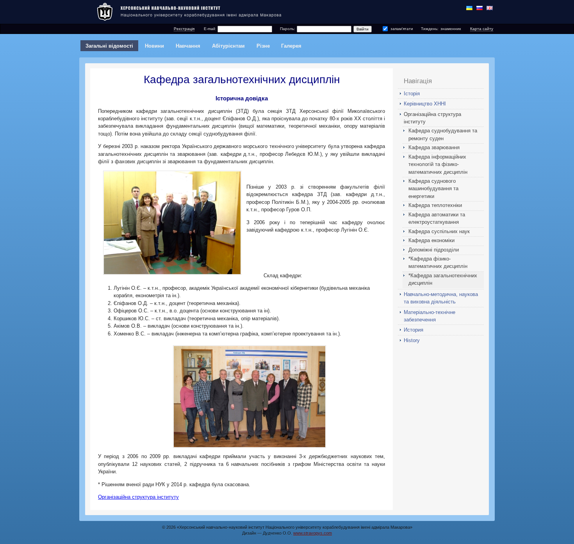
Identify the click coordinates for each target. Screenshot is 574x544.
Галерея (291, 46)
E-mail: (210, 29)
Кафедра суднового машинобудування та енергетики (433, 188)
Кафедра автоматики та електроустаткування (436, 218)
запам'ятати (401, 29)
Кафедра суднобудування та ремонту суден (442, 134)
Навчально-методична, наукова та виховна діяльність (441, 298)
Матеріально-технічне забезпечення (429, 316)
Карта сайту (481, 29)
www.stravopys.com (312, 533)
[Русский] (479, 8)
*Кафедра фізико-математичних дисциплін (437, 262)
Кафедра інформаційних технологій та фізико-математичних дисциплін (437, 164)
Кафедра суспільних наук (439, 231)
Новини (154, 46)
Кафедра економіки (431, 240)
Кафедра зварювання (434, 147)
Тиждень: (430, 29)
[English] (490, 8)
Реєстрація (184, 29)
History (412, 340)
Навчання (188, 46)
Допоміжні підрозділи (433, 250)
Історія (412, 93)
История (413, 330)
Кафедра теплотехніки (435, 205)
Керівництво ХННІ (425, 104)
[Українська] (469, 8)
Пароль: (287, 29)
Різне (263, 46)
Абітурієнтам (228, 46)
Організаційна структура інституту (432, 118)
